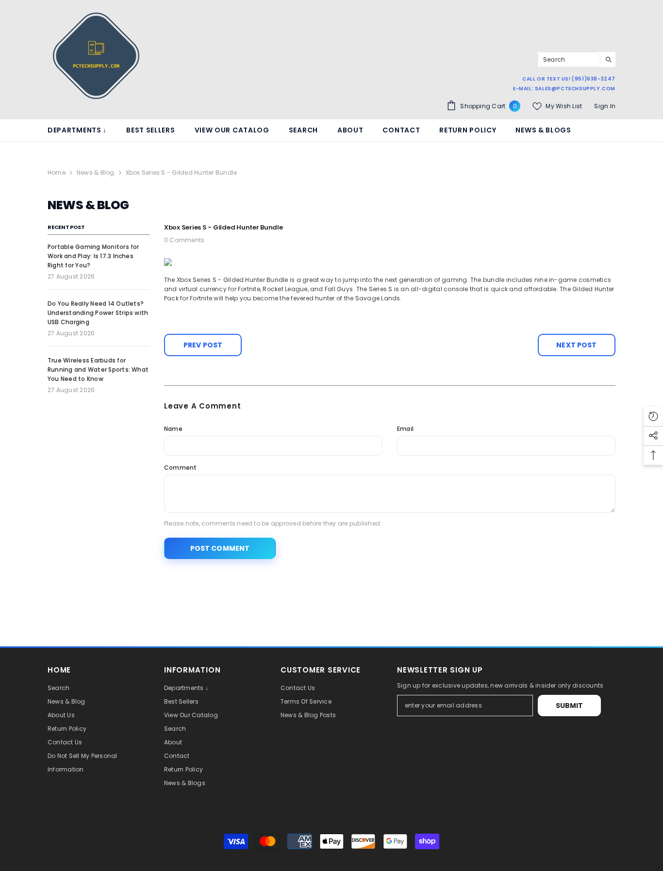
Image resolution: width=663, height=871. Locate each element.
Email (405, 429)
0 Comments (184, 240)
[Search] (576, 59)
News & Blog (96, 172)
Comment (180, 467)
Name (173, 429)
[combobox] (569, 59)
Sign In (604, 106)
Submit (569, 705)
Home (57, 172)
